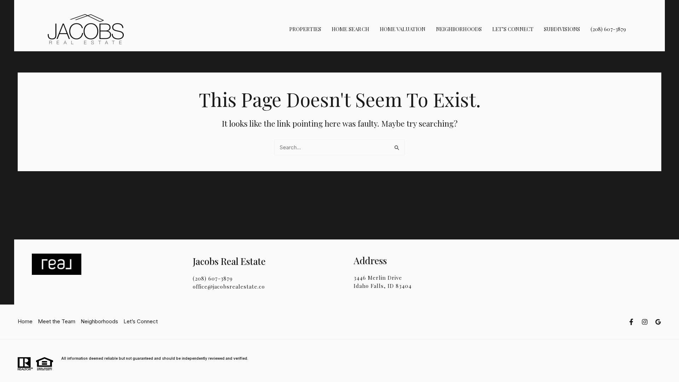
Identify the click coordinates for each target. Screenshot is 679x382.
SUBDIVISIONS (562, 29)
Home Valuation (402, 29)
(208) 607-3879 (608, 29)
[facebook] (631, 322)
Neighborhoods (459, 29)
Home (25, 321)
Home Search (350, 29)
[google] (658, 322)
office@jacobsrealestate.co (229, 286)
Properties (305, 29)
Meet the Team (56, 321)
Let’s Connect (512, 29)
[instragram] (645, 322)
